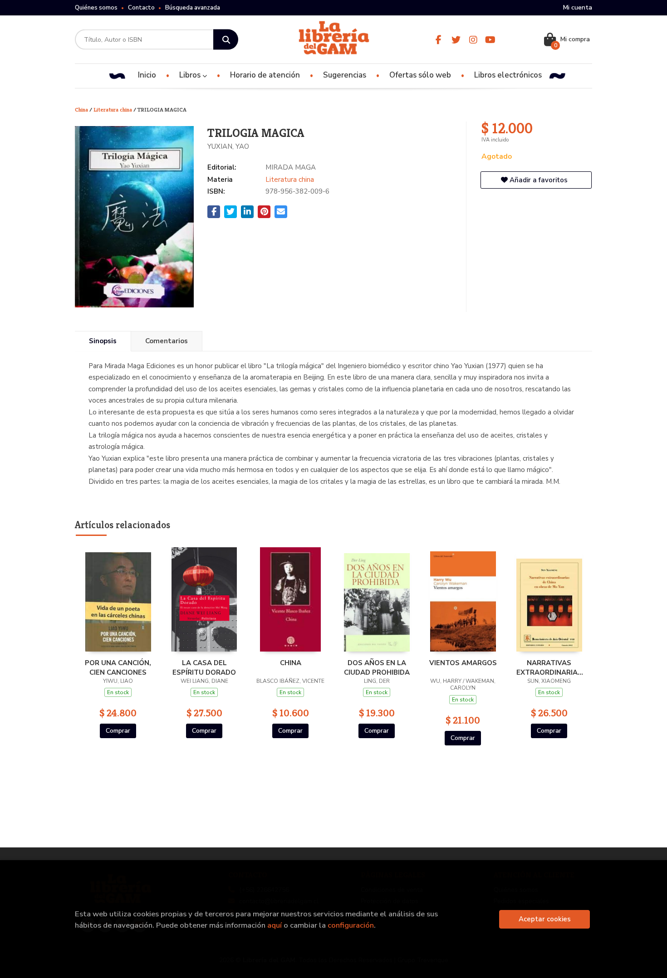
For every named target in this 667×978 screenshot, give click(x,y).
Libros (190, 75)
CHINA (290, 662)
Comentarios (166, 340)
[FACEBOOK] (438, 39)
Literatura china (113, 109)
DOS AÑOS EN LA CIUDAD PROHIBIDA (377, 667)
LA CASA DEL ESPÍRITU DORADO (204, 667)
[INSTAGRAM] (473, 39)
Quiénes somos (96, 8)
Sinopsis (103, 340)
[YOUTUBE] (490, 39)
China (82, 109)
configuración (351, 925)
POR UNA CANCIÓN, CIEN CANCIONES (118, 667)
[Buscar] (225, 39)
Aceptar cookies (545, 919)
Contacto (141, 8)
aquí (274, 925)
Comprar (118, 730)
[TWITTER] (455, 39)
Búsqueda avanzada (192, 8)
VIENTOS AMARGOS (463, 662)
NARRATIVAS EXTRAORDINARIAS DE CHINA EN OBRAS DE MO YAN (549, 667)
